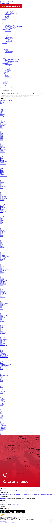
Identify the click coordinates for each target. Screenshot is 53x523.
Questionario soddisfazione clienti (5, 494)
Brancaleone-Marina (3, 143)
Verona (1, 421)
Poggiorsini (2, 321)
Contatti (6, 34)
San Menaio (2, 358)
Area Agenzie (4, 83)
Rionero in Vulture (3, 337)
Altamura (1, 107)
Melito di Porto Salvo (3, 263)
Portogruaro (2, 326)
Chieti (1, 169)
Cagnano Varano (3, 149)
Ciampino (2, 171)
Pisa (1, 319)
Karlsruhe (2, 225)
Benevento (2, 131)
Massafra (1, 261)
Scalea (1, 370)
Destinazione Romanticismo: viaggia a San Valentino (13, 26)
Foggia (1, 193)
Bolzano (1, 139)
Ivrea (1, 223)
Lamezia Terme (2, 231)
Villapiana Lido (2, 428)
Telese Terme (2, 391)
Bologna (1, 138)
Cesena (1, 166)
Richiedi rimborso (36, 494)
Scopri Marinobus (5, 9)
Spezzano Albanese (3, 382)
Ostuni (1, 300)
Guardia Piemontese (3, 216)
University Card (7, 60)
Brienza (1, 145)
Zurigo (1, 434)
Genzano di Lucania (3, 204)
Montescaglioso (3, 284)
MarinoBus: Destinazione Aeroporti (10, 27)
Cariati (1, 156)
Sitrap (13, 522)
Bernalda (1, 133)
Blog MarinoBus (5, 72)
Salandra (1, 351)
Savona (1, 369)
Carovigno (2, 157)
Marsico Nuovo (3, 257)
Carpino (1, 158)
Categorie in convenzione (9, 22)
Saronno (1, 368)
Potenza (1, 327)
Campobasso (2, 152)
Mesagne (1, 264)
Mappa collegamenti (8, 31)
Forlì (1, 195)
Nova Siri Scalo (3, 293)
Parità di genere (7, 18)
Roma (1, 342)
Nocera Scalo (2, 291)
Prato (1, 328)
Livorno (1, 240)
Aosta (1, 113)
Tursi (1, 411)
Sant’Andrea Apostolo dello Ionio (5, 364)
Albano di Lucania (3, 104)
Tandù (6, 522)
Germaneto (2, 205)
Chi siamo (6, 10)
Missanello (2, 272)
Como (1, 173)
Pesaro (1, 312)
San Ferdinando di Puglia (4, 354)
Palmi (1, 306)
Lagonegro (2, 229)
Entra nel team (7, 15)
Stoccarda (2, 384)
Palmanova (2, 305)
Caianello (2, 150)
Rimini (1, 336)
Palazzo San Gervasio (4, 303)
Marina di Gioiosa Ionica (4, 256)
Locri (1, 242)
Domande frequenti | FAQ (9, 38)
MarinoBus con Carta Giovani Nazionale (11, 21)
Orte (1, 299)
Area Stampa (7, 16)
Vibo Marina (2, 422)
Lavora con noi (24, 490)
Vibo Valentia (2, 423)
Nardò (1, 290)
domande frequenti (16, 504)
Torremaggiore (2, 399)
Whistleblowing (7, 42)
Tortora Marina (2, 401)
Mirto (1, 271)
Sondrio (1, 380)
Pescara (1, 313)
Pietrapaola (2, 318)
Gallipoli (1, 202)
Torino (1, 397)
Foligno (1, 194)
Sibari (1, 374)
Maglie (1, 249)
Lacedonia (2, 228)
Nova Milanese (2, 292)
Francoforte (2, 199)
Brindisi (1, 146)
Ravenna (1, 331)
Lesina (1, 239)
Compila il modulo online (4, 498)
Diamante (2, 182)
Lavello (1, 237)
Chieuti (1, 170)
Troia (1, 408)
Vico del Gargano (3, 425)
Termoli (1, 394)
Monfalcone (2, 277)
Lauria (1, 236)
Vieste (1, 426)
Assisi (1, 119)
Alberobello (2, 105)
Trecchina (2, 404)
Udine (1, 413)
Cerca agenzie (7, 71)
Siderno (1, 376)
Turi (1, 410)
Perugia (1, 311)
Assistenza (4, 33)
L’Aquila (1, 226)
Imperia (1, 218)
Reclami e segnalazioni (8, 41)
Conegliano (2, 174)
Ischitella (1, 221)
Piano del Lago (2, 317)
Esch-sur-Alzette (3, 186)
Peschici (1, 314)
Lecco (1, 238)
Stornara (1, 385)
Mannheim (2, 253)
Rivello (1, 338)
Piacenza (1, 316)
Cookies (4, 521)
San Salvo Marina (3, 359)
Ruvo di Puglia (2, 348)
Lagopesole (2, 230)
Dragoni (1, 183)
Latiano (1, 234)
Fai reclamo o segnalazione (16, 494)
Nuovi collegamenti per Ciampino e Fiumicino (8, 1)
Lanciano (1, 232)
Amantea (1, 109)
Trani (1, 402)
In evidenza (4, 19)
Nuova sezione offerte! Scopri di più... (6, 2)
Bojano (1, 137)
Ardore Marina (2, 114)
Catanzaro (2, 162)
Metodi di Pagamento (8, 40)
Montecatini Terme (3, 280)
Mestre (1, 265)
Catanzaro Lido (2, 163)
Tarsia (1, 390)
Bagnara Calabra (3, 125)
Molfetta (1, 275)
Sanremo (1, 363)
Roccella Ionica (2, 340)
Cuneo (1, 179)
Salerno (1, 352)
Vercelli (1, 420)
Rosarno (1, 344)
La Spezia (2, 227)
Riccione (1, 335)
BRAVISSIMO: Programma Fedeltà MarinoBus (12, 59)
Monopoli (2, 278)
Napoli (1, 289)
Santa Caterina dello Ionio (4, 365)
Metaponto (2, 266)
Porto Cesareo (2, 325)
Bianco (1, 134)
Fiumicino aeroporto (3, 192)
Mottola (1, 287)
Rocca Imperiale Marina (4, 339)
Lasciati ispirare (5, 23)
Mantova (1, 254)
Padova (1, 302)
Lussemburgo (2, 247)
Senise (1, 372)
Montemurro (2, 282)
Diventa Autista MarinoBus (4, 3)
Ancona (1, 111)
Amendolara (2, 110)
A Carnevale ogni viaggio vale (9, 25)
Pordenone (2, 324)
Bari (1, 127)
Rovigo (1, 347)
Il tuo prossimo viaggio (6, 29)
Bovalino (1, 142)
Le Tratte (9, 490)
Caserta (1, 159)
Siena (1, 377)
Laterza (1, 233)
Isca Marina (2, 220)
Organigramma (7, 17)
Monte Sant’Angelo (3, 279)
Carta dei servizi (7, 39)
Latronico (2, 235)
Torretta (1, 400)
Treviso (1, 406)
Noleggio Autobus (19, 490)
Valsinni (1, 415)
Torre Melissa (2, 398)
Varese (1, 416)
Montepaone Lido (3, 283)
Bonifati (1, 140)
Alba (1, 103)
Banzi (1, 126)
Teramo (1, 392)
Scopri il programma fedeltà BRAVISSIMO (7, 0)
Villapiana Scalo (3, 429)
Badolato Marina (3, 124)
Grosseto (1, 212)
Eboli (1, 185)
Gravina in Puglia (3, 211)
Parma (1, 308)
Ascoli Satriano (2, 117)
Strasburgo (2, 386)
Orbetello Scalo (2, 297)
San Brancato (2, 353)
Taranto (1, 389)
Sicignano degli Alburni (4, 375)
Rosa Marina (2, 343)
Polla (1, 323)
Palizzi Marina (2, 304)
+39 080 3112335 (3, 502)
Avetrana (1, 122)
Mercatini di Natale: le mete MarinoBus (11, 28)
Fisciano (1, 191)
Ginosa (1, 206)
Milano (1, 268)
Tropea (1, 409)
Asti (1, 120)
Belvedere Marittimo (3, 130)
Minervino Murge (3, 270)
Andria (1, 112)
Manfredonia (2, 252)
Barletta (1, 128)
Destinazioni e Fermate (8, 30)
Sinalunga (2, 378)
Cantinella (2, 155)
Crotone (1, 178)
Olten (1, 296)
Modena (1, 273)
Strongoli (1, 387)
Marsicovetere (2, 258)
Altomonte (2, 108)
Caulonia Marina (3, 164)
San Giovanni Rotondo (4, 355)
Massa (1, 260)
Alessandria (2, 106)
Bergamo (1, 132)
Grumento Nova (3, 214)
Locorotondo (2, 241)
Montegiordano (2, 281)
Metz (1, 267)
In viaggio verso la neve (8, 24)
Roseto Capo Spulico (3, 345)
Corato (1, 175)
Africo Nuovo (2, 102)
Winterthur (2, 432)
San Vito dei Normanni (4, 361)
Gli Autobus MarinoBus (8, 12)
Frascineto (2, 200)
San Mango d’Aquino (4, 356)
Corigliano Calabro (3, 176)
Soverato (1, 381)
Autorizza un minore (42, 494)
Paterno (1, 309)
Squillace (1, 383)
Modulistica (6, 35)
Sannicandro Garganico (4, 362)
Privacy (1, 521)
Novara (1, 294)
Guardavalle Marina (3, 215)
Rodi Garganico (3, 341)
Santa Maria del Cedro (4, 366)
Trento (1, 405)
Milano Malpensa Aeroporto (5, 269)
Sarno (1, 367)
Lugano (1, 246)
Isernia (1, 222)
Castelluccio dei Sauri (4, 161)
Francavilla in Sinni (3, 198)
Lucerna (1, 245)
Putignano (2, 329)
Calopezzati (2, 151)
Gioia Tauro (2, 208)
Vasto (1, 417)
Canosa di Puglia (3, 154)
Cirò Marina (2, 172)
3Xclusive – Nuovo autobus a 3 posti (11, 13)
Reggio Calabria (3, 332)
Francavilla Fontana (3, 197)
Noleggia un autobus (8, 14)
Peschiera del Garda (3, 315)
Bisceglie (1, 135)
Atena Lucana (2, 121)
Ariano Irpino (2, 116)
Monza (1, 285)
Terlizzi (1, 393)
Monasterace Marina (3, 276)
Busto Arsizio (2, 147)
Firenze (1, 190)
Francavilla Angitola (3, 196)
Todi (1, 395)
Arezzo (1, 115)
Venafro (1, 418)
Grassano (1, 210)
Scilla (1, 371)
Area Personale (4, 43)
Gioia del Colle (2, 207)
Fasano (1, 188)
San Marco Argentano (4, 357)
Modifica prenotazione (29, 494)
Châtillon (1, 168)
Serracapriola (2, 373)
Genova (1, 203)
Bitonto (1, 136)
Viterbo (1, 430)
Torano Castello (3, 396)
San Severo (2, 360)
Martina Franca (2, 259)
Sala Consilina (2, 350)
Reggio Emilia (2, 333)
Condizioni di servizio (8, 37)
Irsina (1, 219)
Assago (1, 118)
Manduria (2, 251)
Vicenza (1, 424)
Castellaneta (2, 160)
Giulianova (2, 209)
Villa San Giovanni (3, 427)
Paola (1, 307)
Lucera (1, 244)
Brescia (1, 144)
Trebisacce (2, 403)
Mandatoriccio (2, 250)
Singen (1, 379)
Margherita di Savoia (3, 255)
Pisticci (1, 320)
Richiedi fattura (23, 494)
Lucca (1, 243)
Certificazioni (7, 36)
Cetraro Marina (2, 167)
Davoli (1, 181)
